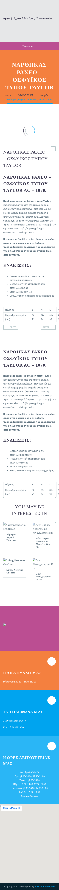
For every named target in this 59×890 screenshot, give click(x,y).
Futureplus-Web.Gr (45, 886)
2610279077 (19, 720)
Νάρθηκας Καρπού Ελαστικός (11, 537)
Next (46, 327)
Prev (13, 327)
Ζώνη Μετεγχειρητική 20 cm (43, 577)
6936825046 (18, 727)
